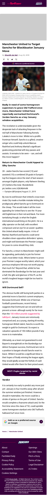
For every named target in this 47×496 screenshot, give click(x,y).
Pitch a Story (34, 456)
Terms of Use (35, 460)
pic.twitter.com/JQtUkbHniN (15, 188)
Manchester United (16, 431)
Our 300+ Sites (35, 452)
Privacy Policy (8, 460)
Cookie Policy (8, 464)
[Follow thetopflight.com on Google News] (41, 421)
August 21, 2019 (29, 191)
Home (4, 431)
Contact (5, 452)
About (4, 447)
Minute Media (13, 479)
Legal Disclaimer (36, 464)
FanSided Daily (8, 456)
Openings (33, 447)
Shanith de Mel (11, 55)
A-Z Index (33, 469)
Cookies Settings (9, 473)
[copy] (16, 59)
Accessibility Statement (12, 469)
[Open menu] (3, 3)
